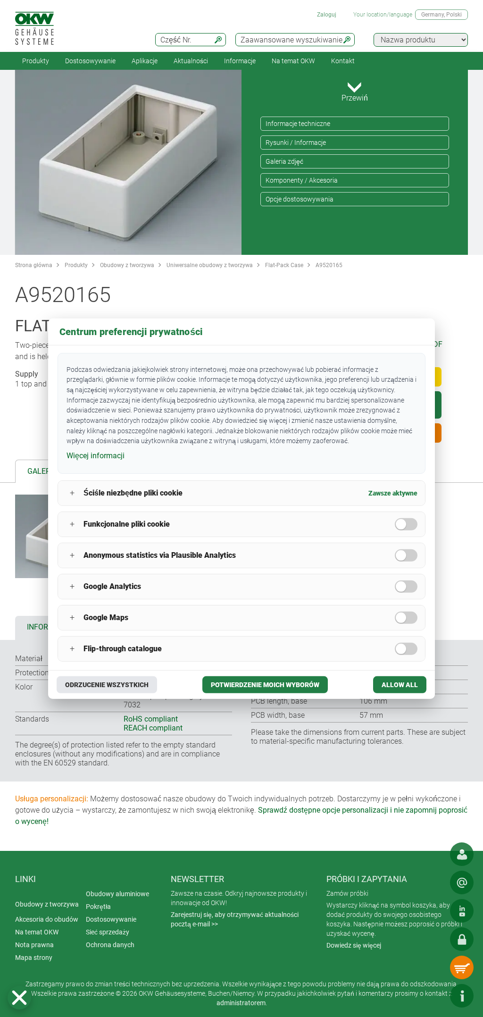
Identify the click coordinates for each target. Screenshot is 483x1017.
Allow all (400, 685)
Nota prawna (34, 945)
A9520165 (329, 265)
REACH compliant (153, 727)
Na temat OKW (36, 932)
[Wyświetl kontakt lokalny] (462, 854)
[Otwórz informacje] (462, 996)
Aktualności (191, 61)
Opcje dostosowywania (299, 199)
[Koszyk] (462, 967)
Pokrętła (98, 906)
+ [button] (72, 493)
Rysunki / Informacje (296, 142)
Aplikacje (145, 61)
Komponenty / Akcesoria (302, 180)
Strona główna (33, 265)
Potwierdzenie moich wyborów (265, 685)
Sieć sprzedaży (107, 932)
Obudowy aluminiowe (117, 894)
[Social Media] (462, 911)
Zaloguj (326, 14)
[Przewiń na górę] (433, 996)
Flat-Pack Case (284, 265)
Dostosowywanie (90, 61)
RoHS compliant (151, 718)
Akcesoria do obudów (46, 919)
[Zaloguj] (462, 939)
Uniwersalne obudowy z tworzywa (210, 265)
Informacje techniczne (298, 123)
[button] (19, 997)
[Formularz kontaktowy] (462, 882)
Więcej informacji (96, 455)
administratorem (241, 1003)
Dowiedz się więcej (353, 945)
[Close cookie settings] (19, 997)
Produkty (35, 61)
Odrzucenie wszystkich (107, 685)
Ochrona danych (110, 945)
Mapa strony (33, 957)
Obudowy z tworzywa (127, 265)
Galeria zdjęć (284, 161)
